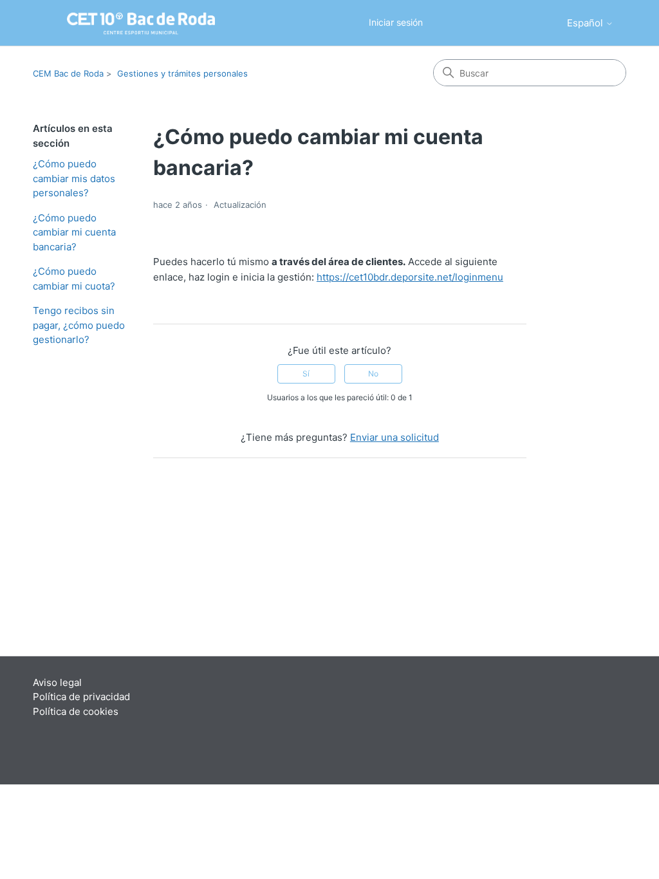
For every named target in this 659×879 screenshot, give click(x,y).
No (373, 373)
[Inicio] (123, 23)
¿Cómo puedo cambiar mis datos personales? (74, 178)
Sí (306, 373)
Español (586, 23)
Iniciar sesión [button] (396, 22)
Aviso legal (57, 682)
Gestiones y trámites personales (182, 73)
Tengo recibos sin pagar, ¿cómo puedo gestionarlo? (79, 325)
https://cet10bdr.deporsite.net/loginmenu (410, 277)
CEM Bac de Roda (68, 73)
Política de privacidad (81, 696)
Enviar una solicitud (394, 437)
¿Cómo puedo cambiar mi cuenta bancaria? (74, 232)
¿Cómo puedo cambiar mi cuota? (74, 278)
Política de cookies (75, 711)
